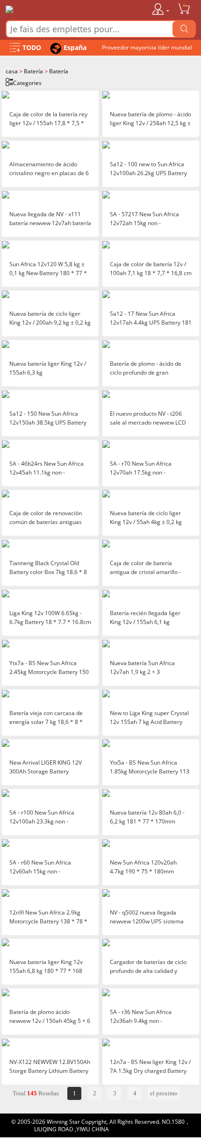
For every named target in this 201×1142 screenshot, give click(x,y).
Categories (27, 83)
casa (12, 71)
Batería (33, 71)
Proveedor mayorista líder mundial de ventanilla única (147, 49)
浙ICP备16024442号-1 (138, 1129)
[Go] (184, 29)
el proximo (164, 1093)
